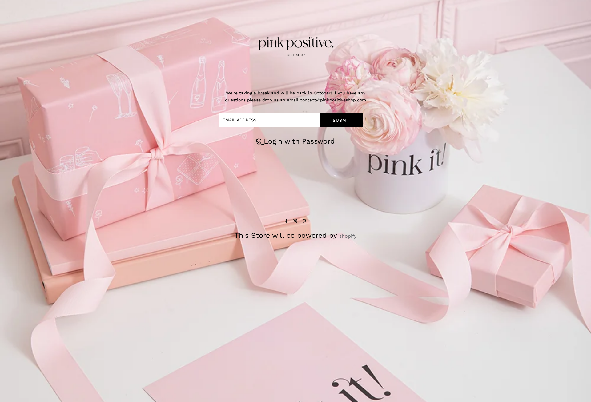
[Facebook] (286, 222)
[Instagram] (295, 222)
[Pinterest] (304, 222)
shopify (347, 236)
